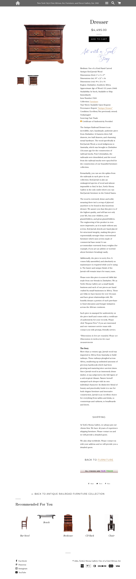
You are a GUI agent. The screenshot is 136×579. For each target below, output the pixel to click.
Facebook (22, 561)
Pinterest (22, 565)
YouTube (22, 572)
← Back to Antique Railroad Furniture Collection (68, 494)
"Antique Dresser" (105, 108)
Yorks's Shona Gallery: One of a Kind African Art (100, 561)
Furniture (94, 101)
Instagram (22, 568)
